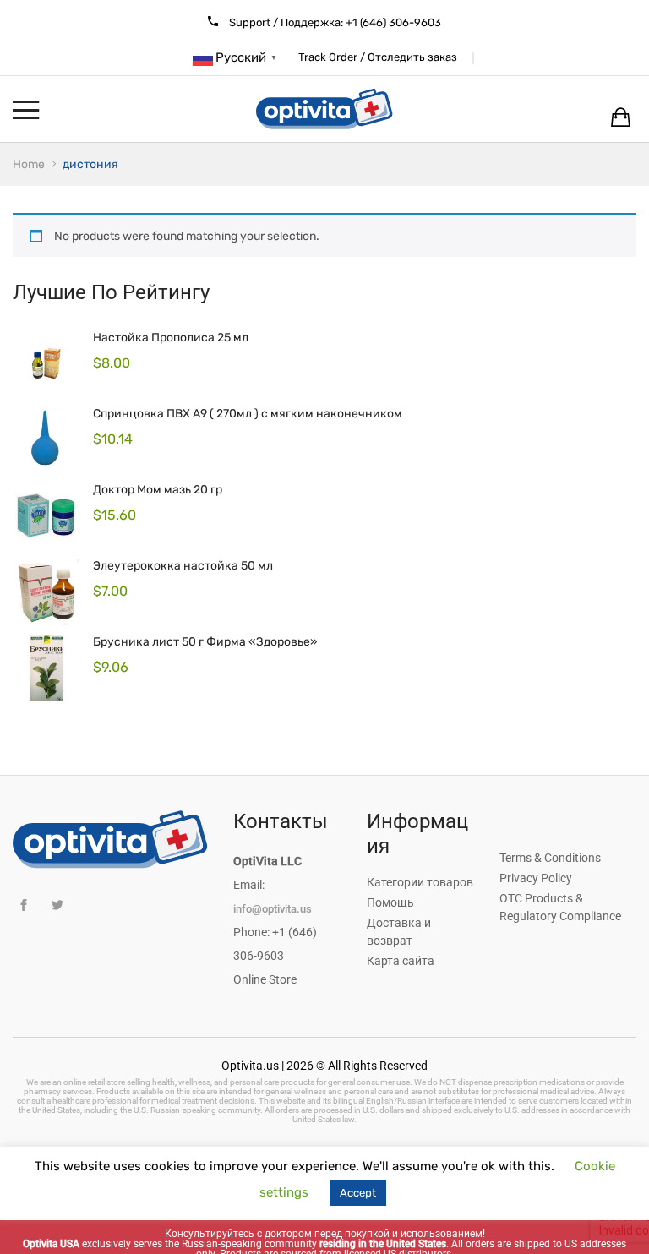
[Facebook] (23, 905)
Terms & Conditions (550, 857)
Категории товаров (420, 882)
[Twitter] (57, 905)
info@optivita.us (272, 908)
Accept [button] (358, 1192)
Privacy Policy (535, 878)
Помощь (390, 902)
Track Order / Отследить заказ (377, 57)
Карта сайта (400, 961)
